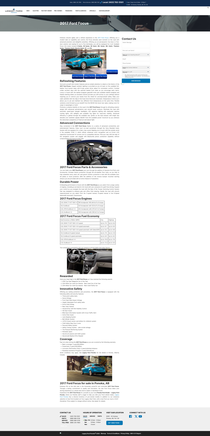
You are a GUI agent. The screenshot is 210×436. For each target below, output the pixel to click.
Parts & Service (80, 11)
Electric (36, 11)
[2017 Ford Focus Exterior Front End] (83, 61)
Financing (68, 11)
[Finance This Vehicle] (101, 76)
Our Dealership (104, 11)
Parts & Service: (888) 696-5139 (91, 2)
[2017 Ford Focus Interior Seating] (89, 152)
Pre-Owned (58, 11)
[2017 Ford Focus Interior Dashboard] (89, 261)
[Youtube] (140, 416)
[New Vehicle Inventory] (112, 72)
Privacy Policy (125, 433)
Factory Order (46, 11)
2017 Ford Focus (103, 38)
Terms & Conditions (113, 433)
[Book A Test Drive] (89, 76)
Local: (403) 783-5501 (113, 2)
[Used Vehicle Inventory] (77, 76)
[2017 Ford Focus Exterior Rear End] (89, 368)
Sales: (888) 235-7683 (75, 2)
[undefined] (112, 73)
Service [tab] (92, 416)
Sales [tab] (85, 416)
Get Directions (114, 423)
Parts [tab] (100, 416)
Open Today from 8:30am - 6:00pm (136, 2)
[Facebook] (130, 416)
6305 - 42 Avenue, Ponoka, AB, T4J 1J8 (137, 4)
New (27, 11)
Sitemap (103, 433)
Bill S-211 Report (135, 433)
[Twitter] (135, 416)
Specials (92, 11)
